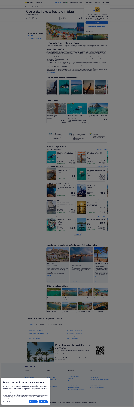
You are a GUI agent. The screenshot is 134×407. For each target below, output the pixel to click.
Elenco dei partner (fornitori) (10, 398)
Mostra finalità (7, 401)
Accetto (43, 401)
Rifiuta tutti (33, 401)
